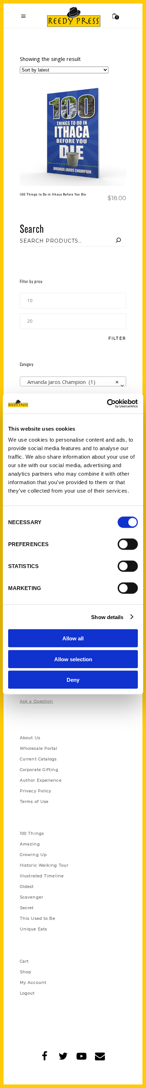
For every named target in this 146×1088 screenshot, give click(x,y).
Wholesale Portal (39, 748)
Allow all (73, 638)
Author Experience (41, 780)
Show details (107, 617)
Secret (27, 907)
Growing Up (33, 854)
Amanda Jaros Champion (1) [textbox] (71, 381)
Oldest (27, 886)
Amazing (30, 844)
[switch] (128, 544)
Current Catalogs (38, 758)
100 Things (32, 833)
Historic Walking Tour (44, 865)
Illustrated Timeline (42, 875)
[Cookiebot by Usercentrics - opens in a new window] (107, 403)
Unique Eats (33, 928)
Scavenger (31, 897)
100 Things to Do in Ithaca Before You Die (53, 194)
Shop (25, 971)
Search (32, 228)
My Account (33, 982)
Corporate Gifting (39, 769)
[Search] (118, 241)
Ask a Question (36, 701)
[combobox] (73, 381)
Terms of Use (34, 801)
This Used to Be (38, 918)
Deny (73, 680)
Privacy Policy (35, 790)
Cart (24, 961)
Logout (27, 993)
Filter (117, 338)
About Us (30, 737)
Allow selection (73, 659)
